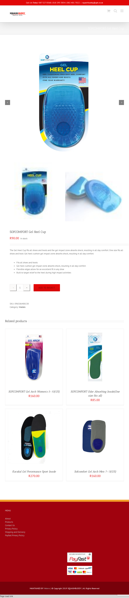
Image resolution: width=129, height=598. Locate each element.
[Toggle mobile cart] (108, 11)
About (8, 518)
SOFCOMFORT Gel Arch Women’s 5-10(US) (34, 391)
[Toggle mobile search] (115, 11)
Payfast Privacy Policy (14, 535)
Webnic (47, 588)
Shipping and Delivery (15, 532)
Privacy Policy (11, 528)
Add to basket (46, 287)
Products (9, 522)
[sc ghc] (64, 102)
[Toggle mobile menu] (122, 11)
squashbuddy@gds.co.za (92, 2)
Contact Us (10, 525)
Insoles (22, 307)
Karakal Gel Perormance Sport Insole (34, 471)
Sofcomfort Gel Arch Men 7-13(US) (95, 471)
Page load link (6, 596)
